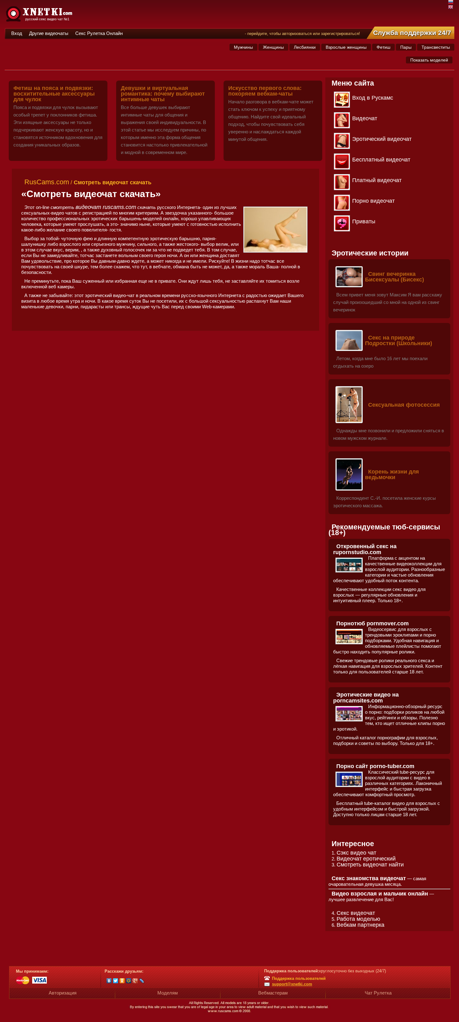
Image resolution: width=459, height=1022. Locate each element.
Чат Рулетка (378, 992)
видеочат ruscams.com (106, 207)
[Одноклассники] (122, 981)
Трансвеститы (436, 47)
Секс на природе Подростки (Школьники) (398, 340)
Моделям (167, 992)
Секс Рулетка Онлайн (99, 33)
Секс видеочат (356, 913)
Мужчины (243, 47)
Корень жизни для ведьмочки (392, 474)
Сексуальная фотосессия (404, 405)
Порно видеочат (373, 201)
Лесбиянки (305, 47)
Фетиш (383, 47)
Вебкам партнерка (360, 925)
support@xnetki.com (292, 984)
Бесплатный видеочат (381, 159)
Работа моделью (358, 919)
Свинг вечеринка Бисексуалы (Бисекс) (394, 277)
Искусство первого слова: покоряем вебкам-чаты (265, 91)
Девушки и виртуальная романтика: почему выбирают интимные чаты (163, 93)
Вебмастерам (273, 992)
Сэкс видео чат (356, 853)
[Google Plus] (135, 981)
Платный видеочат (377, 180)
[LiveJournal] (142, 981)
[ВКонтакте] (109, 981)
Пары (406, 47)
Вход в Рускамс (372, 98)
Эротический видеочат (382, 139)
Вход (16, 33)
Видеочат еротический (366, 859)
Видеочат (364, 118)
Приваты (363, 221)
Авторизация (62, 992)
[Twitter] (115, 981)
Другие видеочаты (48, 33)
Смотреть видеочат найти (370, 864)
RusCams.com (46, 182)
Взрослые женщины (346, 47)
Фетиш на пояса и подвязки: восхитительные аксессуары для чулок (54, 93)
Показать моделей (429, 59)
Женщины (273, 47)
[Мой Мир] (129, 981)
